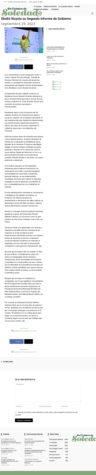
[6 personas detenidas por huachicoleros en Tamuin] (57, 38)
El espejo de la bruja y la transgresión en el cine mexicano (11, 441)
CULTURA (4, 457)
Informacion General (31, 459)
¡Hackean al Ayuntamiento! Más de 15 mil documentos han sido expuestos (35, 452)
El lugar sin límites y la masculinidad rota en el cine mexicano (9, 461)
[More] (36, 67)
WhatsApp (80, 473)
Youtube (92, 473)
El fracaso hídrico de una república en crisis (8, 451)
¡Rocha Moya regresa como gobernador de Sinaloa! (55, 71)
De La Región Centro (7, 439)
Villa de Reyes (29, 439)
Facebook (60, 473)
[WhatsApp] (75, 473)
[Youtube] (92, 1)
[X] (67, 473)
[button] (92, 13)
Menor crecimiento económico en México (57, 64)
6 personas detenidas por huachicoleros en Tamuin (56, 48)
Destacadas (28, 448)
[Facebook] (90, 1)
